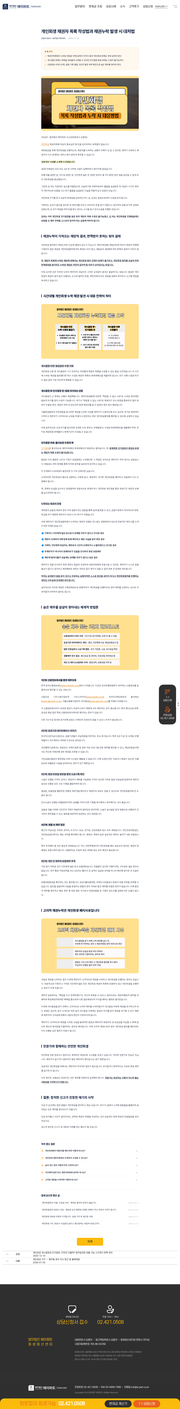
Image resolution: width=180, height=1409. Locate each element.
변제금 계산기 (118, 1404)
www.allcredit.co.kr (51, 701)
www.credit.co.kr (94, 697)
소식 (122, 6)
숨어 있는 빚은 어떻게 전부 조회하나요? (62, 1165)
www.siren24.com (99, 701)
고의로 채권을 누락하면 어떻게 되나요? (61, 1179)
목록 (90, 1241)
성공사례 (111, 6)
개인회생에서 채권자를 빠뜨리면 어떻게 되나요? (65, 1151)
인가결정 (45, 448)
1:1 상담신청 (146, 1404)
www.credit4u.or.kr (69, 685)
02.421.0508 (110, 1322)
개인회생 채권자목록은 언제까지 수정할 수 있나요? (66, 1158)
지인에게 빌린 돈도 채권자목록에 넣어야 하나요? (65, 1172)
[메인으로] (22, 6)
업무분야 (80, 6)
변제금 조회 (95, 6)
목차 (178, 704)
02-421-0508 (91, 1387)
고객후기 (134, 6)
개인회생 (45, 144)
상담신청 (148, 6)
